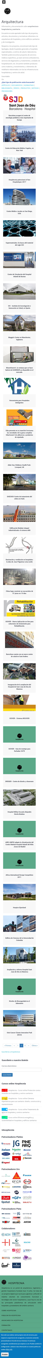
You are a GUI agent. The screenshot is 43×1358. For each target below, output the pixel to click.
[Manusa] (27, 1192)
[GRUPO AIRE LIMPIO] (6, 1175)
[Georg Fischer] (16, 1198)
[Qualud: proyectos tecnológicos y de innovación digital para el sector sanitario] (6, 1202)
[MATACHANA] (6, 1213)
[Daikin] (27, 1175)
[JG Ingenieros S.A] (16, 1144)
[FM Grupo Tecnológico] (6, 1182)
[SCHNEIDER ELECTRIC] (16, 1150)
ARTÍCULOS (6, 85)
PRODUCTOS (25, 88)
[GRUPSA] (27, 1182)
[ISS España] (16, 1192)
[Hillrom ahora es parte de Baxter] (27, 1150)
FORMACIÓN (6, 1325)
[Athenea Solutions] (16, 1265)
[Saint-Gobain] (27, 1154)
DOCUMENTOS (16, 85)
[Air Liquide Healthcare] (6, 1144)
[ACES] (27, 1258)
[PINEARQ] (26, 1144)
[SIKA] (16, 1175)
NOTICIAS (35, 88)
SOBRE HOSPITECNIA (9, 1310)
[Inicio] (7, 11)
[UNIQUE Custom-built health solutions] (16, 1258)
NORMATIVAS (29, 85)
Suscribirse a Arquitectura (11, 1052)
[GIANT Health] (6, 1265)
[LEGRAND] (6, 1162)
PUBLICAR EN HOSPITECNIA (11, 1315)
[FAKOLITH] (16, 1202)
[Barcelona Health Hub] (6, 1258)
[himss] (27, 1234)
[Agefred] (16, 1154)
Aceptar (5, 1354)
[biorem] (16, 1242)
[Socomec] (16, 1187)
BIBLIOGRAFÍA (7, 88)
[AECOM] (27, 1222)
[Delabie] (6, 1158)
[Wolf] (6, 1222)
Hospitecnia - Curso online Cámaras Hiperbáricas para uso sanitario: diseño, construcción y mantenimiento (21, 1101)
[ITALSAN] (6, 1150)
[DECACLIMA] (6, 1192)
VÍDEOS (16, 88)
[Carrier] (6, 1154)
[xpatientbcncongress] (27, 1251)
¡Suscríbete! (7, 1075)
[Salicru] (27, 1202)
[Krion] (16, 1182)
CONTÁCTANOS (7, 1330)
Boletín (25, 1060)
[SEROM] (27, 1158)
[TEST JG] (16, 1213)
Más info (9, 1349)
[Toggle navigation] (3, 2)
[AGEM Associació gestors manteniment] (16, 1234)
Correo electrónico (9, 1066)
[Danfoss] (6, 1198)
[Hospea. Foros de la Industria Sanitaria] (6, 1242)
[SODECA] (27, 1187)
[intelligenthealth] (6, 1251)
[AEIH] (6, 1234)
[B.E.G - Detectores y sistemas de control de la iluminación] (16, 1158)
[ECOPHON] (6, 1187)
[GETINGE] (27, 1213)
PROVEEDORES (7, 91)
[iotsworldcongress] (16, 1251)
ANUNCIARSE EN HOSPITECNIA (12, 1320)
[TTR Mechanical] (6, 1218)
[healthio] (27, 1242)
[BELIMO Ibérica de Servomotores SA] (16, 1222)
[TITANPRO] (16, 1218)
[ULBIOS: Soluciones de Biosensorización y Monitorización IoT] (27, 1218)
